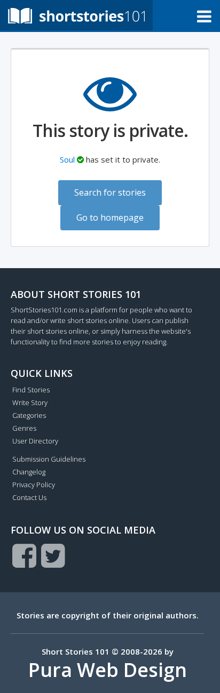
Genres (24, 428)
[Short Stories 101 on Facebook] (24, 555)
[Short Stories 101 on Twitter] (53, 555)
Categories (29, 415)
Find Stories (31, 389)
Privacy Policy (33, 484)
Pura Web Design (107, 670)
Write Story (30, 402)
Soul (67, 159)
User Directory (35, 441)
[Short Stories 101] (76, 15)
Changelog (28, 472)
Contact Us (29, 497)
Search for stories (110, 192)
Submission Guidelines (48, 459)
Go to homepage (110, 217)
